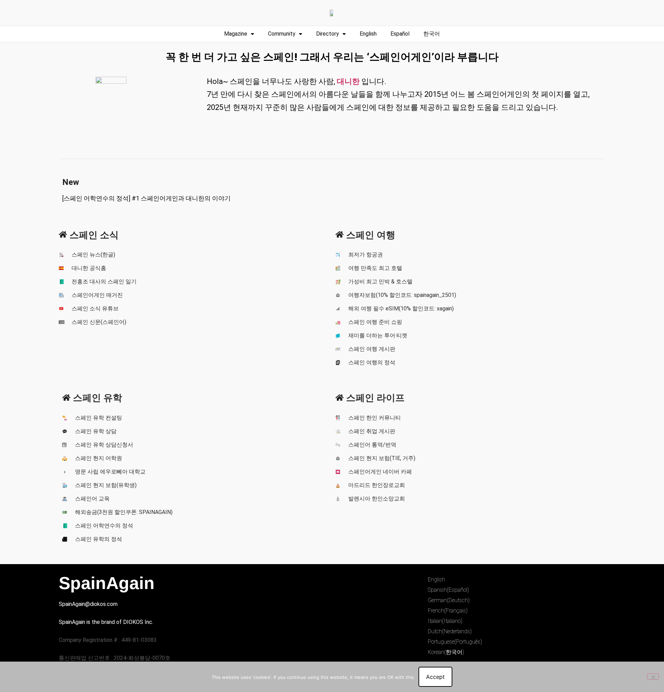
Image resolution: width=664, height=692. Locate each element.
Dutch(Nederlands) (450, 631)
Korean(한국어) (446, 652)
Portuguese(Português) (455, 641)
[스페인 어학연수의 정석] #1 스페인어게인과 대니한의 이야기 (146, 198)
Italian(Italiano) (445, 621)
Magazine (235, 33)
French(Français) (448, 610)
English (368, 33)
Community (281, 33)
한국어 (431, 33)
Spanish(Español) (448, 590)
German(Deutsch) (449, 600)
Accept (435, 676)
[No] (653, 676)
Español (399, 33)
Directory (327, 33)
